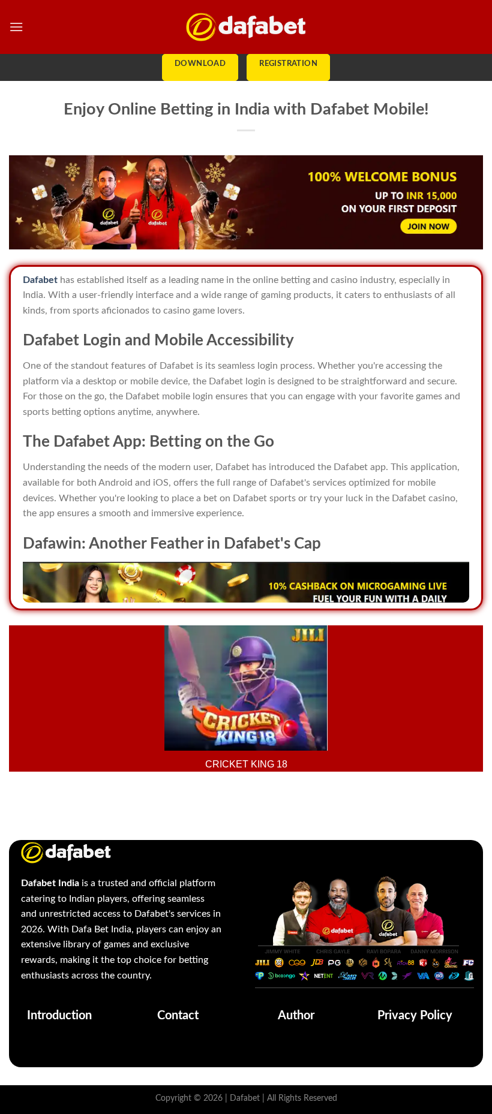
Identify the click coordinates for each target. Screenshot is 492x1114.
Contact (178, 1016)
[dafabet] (246, 27)
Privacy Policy (414, 1016)
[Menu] (16, 26)
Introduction (59, 1016)
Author (296, 1016)
